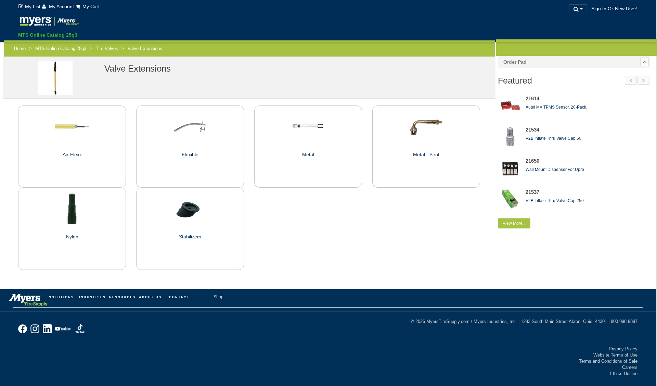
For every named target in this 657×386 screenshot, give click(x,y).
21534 (532, 130)
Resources (122, 297)
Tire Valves (107, 48)
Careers (629, 367)
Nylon (72, 236)
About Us (150, 297)
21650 (532, 161)
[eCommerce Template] (49, 22)
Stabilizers (190, 236)
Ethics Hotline (623, 373)
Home (20, 48)
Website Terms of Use (615, 355)
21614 (532, 98)
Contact (179, 297)
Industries (92, 297)
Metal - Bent (426, 154)
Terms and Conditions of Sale (608, 361)
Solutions (61, 297)
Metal (308, 154)
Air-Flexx (72, 154)
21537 (532, 192)
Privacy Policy (623, 348)
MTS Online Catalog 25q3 (47, 35)
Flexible (190, 154)
